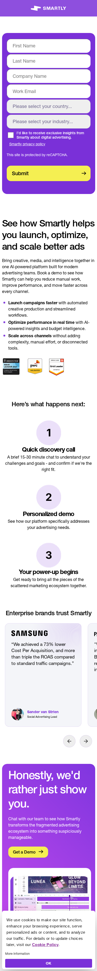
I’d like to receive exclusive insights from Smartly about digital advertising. (50, 135)
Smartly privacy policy (27, 144)
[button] (69, 741)
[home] (48, 8)
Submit (20, 173)
